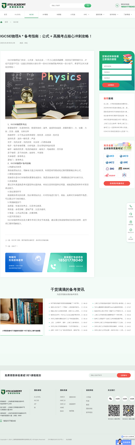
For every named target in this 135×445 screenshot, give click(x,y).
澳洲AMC (72, 397)
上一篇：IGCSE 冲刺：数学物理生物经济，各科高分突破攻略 (27, 240)
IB (35, 407)
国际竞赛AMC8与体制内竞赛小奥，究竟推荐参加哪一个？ (117, 112)
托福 (87, 401)
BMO (62, 411)
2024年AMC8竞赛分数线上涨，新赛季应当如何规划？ (117, 108)
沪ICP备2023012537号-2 (55, 439)
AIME (62, 407)
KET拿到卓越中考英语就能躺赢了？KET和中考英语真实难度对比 (66, 303)
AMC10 (62, 400)
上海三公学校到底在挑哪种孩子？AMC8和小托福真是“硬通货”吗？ (109, 315)
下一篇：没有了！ (11, 246)
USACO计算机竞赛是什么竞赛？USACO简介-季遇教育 (117, 131)
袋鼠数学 (72, 404)
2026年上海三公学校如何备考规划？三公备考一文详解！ (109, 322)
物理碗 (71, 411)
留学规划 (89, 412)
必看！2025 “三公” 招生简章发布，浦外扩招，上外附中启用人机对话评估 (66, 330)
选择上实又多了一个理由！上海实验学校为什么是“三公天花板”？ (66, 307)
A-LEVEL (37, 397)
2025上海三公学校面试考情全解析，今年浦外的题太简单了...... (109, 326)
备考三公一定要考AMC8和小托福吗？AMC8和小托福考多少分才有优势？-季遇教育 (117, 127)
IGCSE (15, 22)
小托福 (88, 397)
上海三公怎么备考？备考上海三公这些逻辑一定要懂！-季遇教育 (117, 123)
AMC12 (62, 404)
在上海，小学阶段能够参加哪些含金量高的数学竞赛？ (117, 104)
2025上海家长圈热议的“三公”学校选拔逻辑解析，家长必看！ (66, 318)
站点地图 (69, 439)
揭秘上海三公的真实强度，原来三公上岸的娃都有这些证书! (66, 311)
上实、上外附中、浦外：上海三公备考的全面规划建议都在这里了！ (66, 322)
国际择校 (89, 408)
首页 (6, 22)
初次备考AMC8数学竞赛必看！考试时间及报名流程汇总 (117, 115)
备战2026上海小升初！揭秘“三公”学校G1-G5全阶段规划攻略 (109, 311)
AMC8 (62, 397)
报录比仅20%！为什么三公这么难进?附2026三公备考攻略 (66, 315)
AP (35, 404)
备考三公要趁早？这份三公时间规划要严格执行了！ (109, 318)
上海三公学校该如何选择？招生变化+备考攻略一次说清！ (109, 303)
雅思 (87, 405)
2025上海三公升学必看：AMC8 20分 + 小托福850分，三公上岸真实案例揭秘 (109, 330)
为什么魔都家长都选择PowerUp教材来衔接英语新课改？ (109, 307)
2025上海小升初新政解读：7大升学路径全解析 (66, 326)
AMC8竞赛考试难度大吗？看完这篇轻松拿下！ (117, 119)
